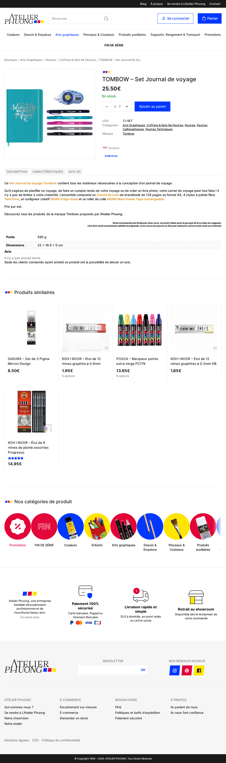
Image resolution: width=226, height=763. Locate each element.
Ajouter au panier (152, 106)
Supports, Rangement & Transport (175, 34)
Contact (214, 4)
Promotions (213, 34)
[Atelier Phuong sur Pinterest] (186, 670)
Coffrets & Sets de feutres (77, 60)
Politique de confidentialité (61, 740)
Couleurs (13, 34)
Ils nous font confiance (187, 712)
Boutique (10, 60)
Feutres (50, 60)
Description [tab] (17, 171)
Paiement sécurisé (128, 718)
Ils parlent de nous (184, 707)
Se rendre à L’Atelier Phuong (186, 4)
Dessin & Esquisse (37, 34)
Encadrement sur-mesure (78, 707)
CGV (35, 740)
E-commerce (69, 712)
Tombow (128, 133)
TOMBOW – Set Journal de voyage (121, 60)
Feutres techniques (159, 129)
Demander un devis (74, 718)
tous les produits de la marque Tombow (50, 214)
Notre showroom (16, 718)
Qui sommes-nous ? (18, 707)
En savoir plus (30, 617)
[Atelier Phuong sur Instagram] (174, 670)
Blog (143, 4)
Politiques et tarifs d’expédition (137, 712)
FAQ (118, 707)
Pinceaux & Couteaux (98, 34)
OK (143, 670)
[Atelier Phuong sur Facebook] (199, 670)
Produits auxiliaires (132, 34)
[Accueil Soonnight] (24, 18)
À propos (157, 4)
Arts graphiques (67, 34)
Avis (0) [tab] (74, 171)
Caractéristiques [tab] (47, 171)
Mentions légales (16, 740)
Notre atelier (13, 723)
